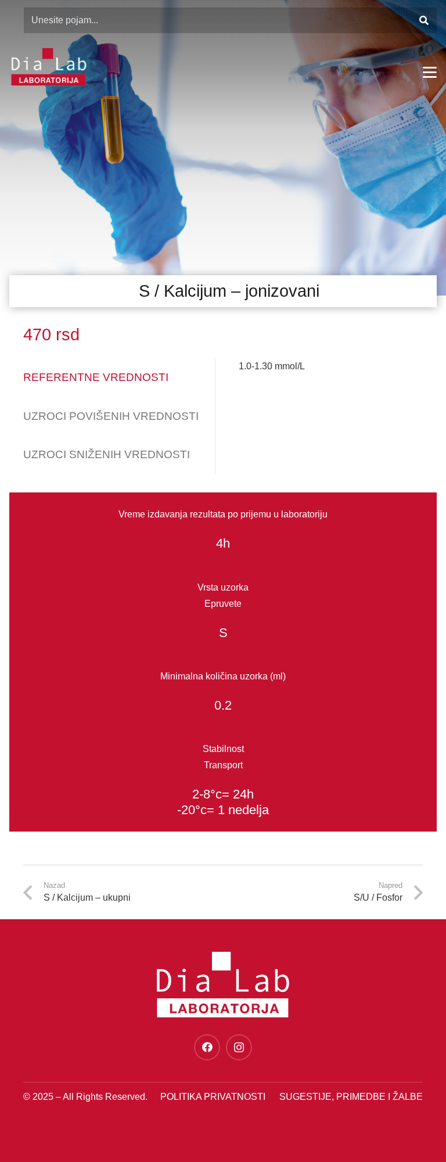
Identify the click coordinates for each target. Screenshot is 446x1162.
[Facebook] (207, 1047)
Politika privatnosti (212, 1097)
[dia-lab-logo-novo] (48, 66)
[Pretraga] (424, 21)
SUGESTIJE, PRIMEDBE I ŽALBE (351, 1097)
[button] (429, 73)
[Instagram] (239, 1047)
